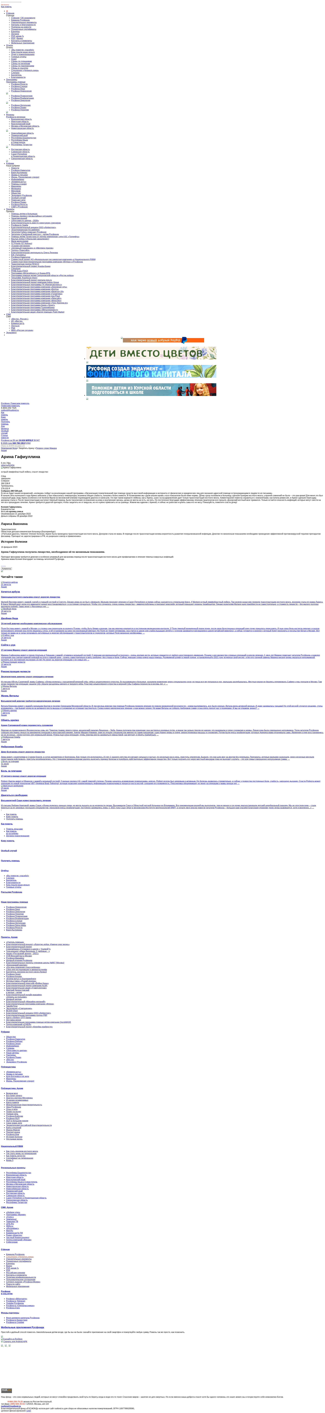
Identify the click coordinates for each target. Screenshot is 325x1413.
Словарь (10, 1048)
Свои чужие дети (14, 1123)
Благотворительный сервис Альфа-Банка (30, 266)
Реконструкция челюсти (15, 671)
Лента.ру (15, 326)
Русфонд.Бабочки (14, 1116)
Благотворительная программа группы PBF (26, 1015)
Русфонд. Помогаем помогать (15, 403)
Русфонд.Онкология (20, 100)
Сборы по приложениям (22, 66)
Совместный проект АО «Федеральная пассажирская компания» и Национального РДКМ (53, 259)
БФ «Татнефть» (18, 255)
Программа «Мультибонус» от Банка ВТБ (30, 273)
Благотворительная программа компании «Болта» (35, 289)
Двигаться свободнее (14, 795)
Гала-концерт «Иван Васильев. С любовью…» (28, 951)
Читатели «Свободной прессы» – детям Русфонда (35, 234)
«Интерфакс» (12, 1228)
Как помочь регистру (15, 1156)
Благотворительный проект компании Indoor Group (35, 282)
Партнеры (11, 1055)
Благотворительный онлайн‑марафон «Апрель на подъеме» (24, 996)
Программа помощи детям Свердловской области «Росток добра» (42, 275)
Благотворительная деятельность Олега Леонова (34, 253)
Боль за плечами (11, 771)
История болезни (14, 1137)
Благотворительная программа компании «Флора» (30, 1004)
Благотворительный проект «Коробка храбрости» (29, 1027)
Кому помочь (12, 817)
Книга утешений (13, 1128)
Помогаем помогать (10, 406)
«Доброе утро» (13, 1212)
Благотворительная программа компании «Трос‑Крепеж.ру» (39, 303)
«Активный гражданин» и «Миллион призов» (32, 248)
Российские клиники (15, 1273)
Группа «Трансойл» (20, 250)
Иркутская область (20, 121)
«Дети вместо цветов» (16, 1050)
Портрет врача (13, 1132)
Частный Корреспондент (17, 1237)
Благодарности (18, 77)
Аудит (14, 59)
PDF (13, 38)
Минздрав (16, 191)
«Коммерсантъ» (18, 182)
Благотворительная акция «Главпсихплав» (26, 988)
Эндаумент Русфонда (21, 195)
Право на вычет (13, 1112)
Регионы (10, 115)
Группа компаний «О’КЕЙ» (18, 1024)
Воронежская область (21, 119)
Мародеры (16, 186)
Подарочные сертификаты (23, 29)
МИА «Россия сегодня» (22, 330)
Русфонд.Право (18, 107)
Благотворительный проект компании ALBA (26, 986)
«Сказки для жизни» (20, 246)
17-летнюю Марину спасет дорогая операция (24, 650)
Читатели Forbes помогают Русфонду (28, 232)
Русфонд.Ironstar (14, 976)
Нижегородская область (22, 128)
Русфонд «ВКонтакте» (16, 1299)
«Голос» (10, 1217)
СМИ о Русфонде (19, 207)
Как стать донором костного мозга (22, 1151)
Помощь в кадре (19, 184)
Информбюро (17, 179)
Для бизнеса (5, 4)
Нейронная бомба (12, 746)
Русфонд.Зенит (13, 974)
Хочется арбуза (10, 591)
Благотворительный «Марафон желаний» (25, 1002)
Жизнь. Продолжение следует (25, 177)
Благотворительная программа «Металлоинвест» (34, 310)
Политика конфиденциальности (21, 1277)
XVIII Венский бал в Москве (19, 956)
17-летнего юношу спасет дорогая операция (23, 776)
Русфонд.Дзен (13, 1308)
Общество (16, 193)
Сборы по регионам (20, 64)
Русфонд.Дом (12, 1134)
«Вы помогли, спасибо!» (22, 50)
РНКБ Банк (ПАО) (19, 271)
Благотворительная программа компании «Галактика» (36, 294)
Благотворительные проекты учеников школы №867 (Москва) (35, 963)
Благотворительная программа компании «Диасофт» (36, 298)
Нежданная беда (9, 448)
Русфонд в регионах (15, 117)
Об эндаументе (28, 18)
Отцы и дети (12, 1109)
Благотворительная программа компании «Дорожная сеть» (39, 287)
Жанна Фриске (13, 1130)
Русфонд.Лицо (18, 89)
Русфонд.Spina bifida (16, 925)
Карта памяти (12, 1102)
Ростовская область (20, 149)
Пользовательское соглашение (20, 1279)
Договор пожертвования (17, 836)
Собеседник (12, 1242)
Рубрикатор (6, 569)
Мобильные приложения (22, 43)
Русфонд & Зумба (19, 225)
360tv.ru (9, 1226)
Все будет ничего (14, 1096)
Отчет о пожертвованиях (23, 54)
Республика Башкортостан (23, 138)
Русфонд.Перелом (20, 110)
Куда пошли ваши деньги (23, 52)
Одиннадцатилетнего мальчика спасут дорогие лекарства (30, 597)
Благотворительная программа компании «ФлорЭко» (36, 301)
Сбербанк (15, 269)
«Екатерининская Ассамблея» (25, 230)
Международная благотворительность (24, 1105)
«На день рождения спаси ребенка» (23, 967)
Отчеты (9, 45)
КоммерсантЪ (17, 323)
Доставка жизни (13, 1020)
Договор (15, 34)
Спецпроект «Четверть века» (25, 70)
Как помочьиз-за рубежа (12, 832)
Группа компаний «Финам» (18, 1240)
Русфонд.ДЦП (13, 1118)
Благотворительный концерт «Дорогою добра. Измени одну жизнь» (38, 944)
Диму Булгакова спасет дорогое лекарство (23, 752)
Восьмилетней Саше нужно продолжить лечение (26, 800)
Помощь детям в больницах (24, 214)
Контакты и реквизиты (21, 41)
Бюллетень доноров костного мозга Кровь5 (26, 972)
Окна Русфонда (13, 1107)
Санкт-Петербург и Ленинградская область (23, 155)
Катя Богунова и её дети (17, 1076)
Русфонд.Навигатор (20, 170)
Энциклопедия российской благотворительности (29, 1125)
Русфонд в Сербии (15, 1322)
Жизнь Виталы (10, 695)
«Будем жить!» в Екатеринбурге (21, 979)
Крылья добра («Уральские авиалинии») (30, 239)
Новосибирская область (22, 133)
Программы (11, 80)
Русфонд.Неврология (21, 91)
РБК (13, 328)
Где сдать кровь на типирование (21, 1153)
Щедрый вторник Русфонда (19, 960)
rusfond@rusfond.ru (10, 410)
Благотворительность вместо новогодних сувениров (36, 223)
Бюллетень (16, 75)
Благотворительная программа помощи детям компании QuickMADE (38, 1022)
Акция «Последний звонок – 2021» (22, 954)
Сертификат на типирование (19, 1158)
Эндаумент (11, 333)
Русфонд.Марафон (15, 958)
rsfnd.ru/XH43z (7, 465)
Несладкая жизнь (14, 1139)
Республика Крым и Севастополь (19, 141)
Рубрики (10, 163)
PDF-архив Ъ (17, 36)
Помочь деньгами (14, 829)
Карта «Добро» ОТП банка (18, 1018)
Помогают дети (18, 200)
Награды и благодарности (23, 25)
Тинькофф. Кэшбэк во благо (24, 278)
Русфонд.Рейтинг (14, 1041)
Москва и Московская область (25, 126)
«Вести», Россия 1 (19, 319)
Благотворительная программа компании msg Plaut (35, 296)
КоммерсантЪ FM (14, 1233)
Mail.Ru (9, 1231)
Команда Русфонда (20, 20)
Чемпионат (11, 1219)
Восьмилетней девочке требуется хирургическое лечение (30, 701)
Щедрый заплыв (14, 999)
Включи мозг (12, 1093)
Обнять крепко (10, 720)
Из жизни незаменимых (17, 1100)
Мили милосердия (19, 241)
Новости (15, 168)
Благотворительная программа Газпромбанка (32, 307)
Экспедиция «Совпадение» (19, 1008)
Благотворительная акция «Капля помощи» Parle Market (37, 312)
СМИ (8, 314)
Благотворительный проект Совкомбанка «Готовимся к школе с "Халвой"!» (28, 948)
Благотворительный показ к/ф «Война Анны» (27, 983)
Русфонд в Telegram (15, 1301)
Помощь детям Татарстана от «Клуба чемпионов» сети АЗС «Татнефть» (45, 237)
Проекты (10, 209)
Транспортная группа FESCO (25, 264)
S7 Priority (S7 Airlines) (21, 243)
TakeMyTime (12, 1006)
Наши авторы (12, 1053)
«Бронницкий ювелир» (16, 965)
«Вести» (10, 1060)
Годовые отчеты (18, 57)
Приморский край (19, 135)
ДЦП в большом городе (17, 1121)
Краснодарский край (20, 124)
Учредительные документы (24, 22)
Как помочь (6, 7)
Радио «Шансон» (14, 1235)
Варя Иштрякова (19, 172)
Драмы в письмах (19, 175)
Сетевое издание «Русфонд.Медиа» (23, 1282)
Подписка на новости (21, 27)
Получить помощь (14, 819)
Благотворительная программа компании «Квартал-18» (37, 291)
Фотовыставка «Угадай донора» (21, 981)
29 (7, 11)
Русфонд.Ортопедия (21, 105)
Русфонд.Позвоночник (21, 96)
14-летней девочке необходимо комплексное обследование (31, 623)
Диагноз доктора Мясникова (19, 1098)
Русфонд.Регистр (19, 84)
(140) (28, 1411)
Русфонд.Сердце (19, 86)
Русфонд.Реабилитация (22, 98)
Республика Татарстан (21, 145)
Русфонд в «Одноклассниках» (20, 1306)
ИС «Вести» (17, 321)
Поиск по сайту (13, 1284)
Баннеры (15, 31)
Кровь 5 (9, 1160)
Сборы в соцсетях (19, 68)
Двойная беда (9, 618)
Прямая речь (12, 1114)
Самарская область (20, 152)
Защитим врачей (19, 218)
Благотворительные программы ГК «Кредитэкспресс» (36, 285)
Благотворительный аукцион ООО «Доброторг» (33, 227)
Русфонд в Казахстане (16, 1320)
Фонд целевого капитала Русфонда (22, 1318)
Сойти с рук (8, 645)
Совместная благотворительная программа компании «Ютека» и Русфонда (47, 262)
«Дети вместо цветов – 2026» (25, 221)
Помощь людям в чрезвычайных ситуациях (31, 216)
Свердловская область (22, 159)
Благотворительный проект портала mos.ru (31, 280)
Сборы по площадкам (21, 61)
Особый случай (18, 198)
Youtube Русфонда (15, 1303)
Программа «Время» (16, 1215)
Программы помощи (15, 82)
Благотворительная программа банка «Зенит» (33, 305)
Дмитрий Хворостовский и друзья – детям (17, 991)
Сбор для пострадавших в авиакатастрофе (26, 970)
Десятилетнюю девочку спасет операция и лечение (27, 677)
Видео (20, 38)
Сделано (15, 73)
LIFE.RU (10, 1224)
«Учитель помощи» (15, 942)
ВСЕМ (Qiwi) (12, 1011)
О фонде (10, 13)
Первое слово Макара (46, 448)
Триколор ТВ (12, 1221)
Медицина (16, 189)
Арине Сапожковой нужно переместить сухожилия (27, 725)
